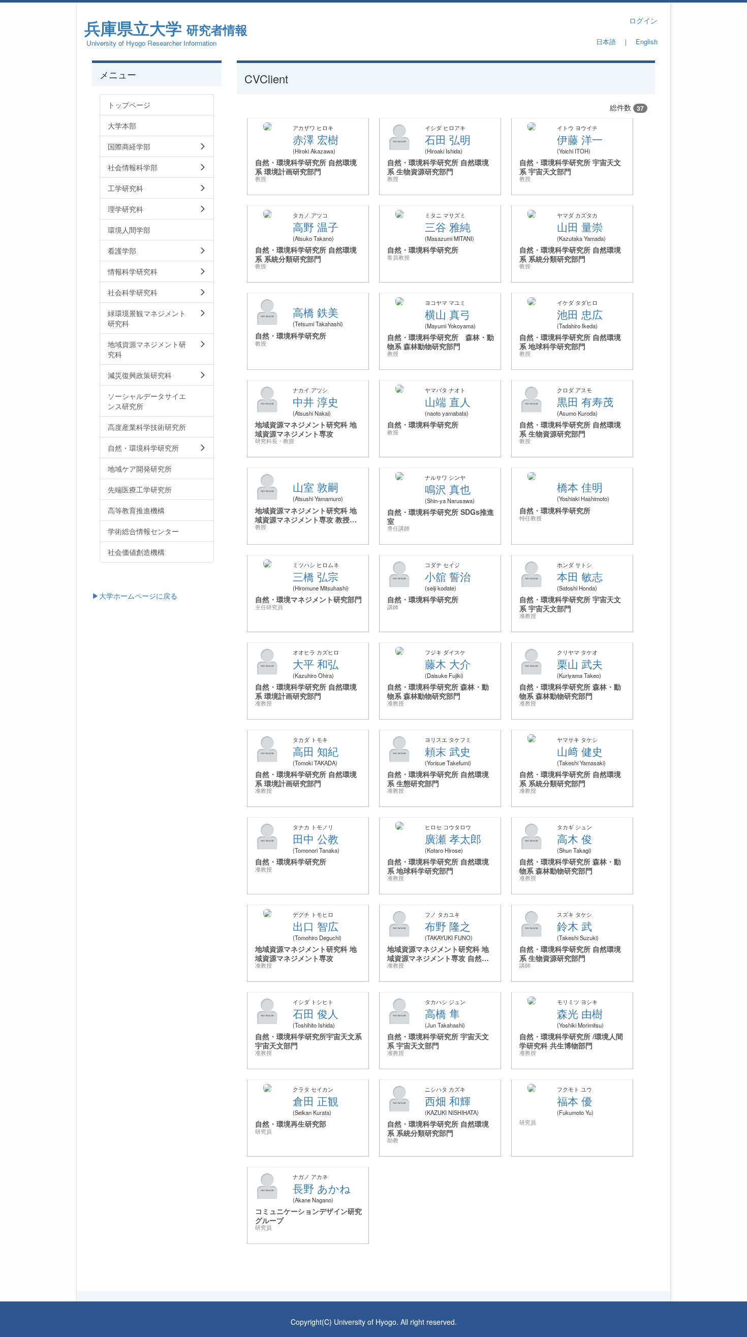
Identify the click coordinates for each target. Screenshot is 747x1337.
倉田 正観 (315, 1100)
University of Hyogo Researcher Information (151, 43)
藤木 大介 (448, 663)
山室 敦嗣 (315, 486)
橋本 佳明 (580, 486)
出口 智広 (315, 926)
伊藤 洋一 (580, 139)
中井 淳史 (315, 401)
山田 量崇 (580, 226)
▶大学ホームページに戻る (134, 595)
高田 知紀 (315, 751)
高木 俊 (574, 838)
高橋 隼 (442, 1013)
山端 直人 (448, 401)
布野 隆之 (448, 926)
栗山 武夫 (580, 663)
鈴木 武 (574, 926)
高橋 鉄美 (315, 312)
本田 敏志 (580, 576)
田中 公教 (315, 838)
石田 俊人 (315, 1013)
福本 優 (574, 1100)
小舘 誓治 (448, 576)
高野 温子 (315, 226)
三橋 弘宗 (315, 576)
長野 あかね (322, 1188)
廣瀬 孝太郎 (453, 838)
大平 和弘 (315, 663)
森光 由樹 (580, 1013)
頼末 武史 (448, 751)
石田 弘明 (448, 139)
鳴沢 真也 (448, 488)
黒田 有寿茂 (585, 401)
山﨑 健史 (580, 751)
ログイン (643, 20)
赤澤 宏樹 (315, 139)
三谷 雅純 (448, 226)
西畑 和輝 (448, 1100)
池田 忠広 (580, 314)
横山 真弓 (448, 314)
